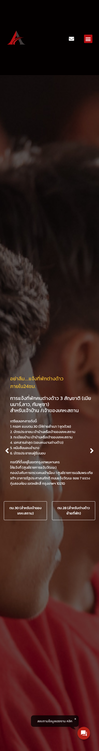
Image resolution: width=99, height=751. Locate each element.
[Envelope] (71, 39)
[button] (88, 39)
